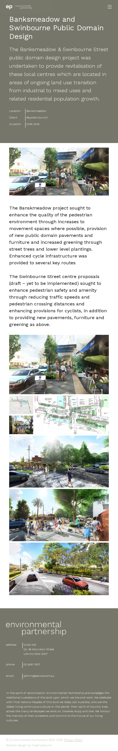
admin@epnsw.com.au (38, 675)
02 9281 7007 (31, 664)
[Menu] (110, 7)
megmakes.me (41, 745)
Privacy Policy (73, 740)
